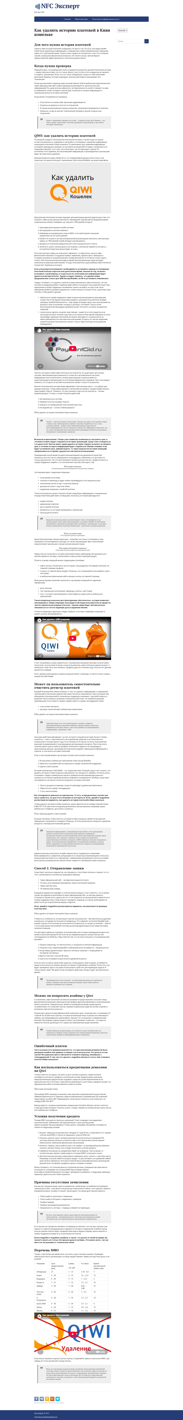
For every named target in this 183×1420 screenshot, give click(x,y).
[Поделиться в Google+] (52, 1399)
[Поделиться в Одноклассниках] (47, 1399)
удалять (62, 1403)
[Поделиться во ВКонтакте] (42, 1399)
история (41, 1403)
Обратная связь (81, 19)
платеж (56, 1403)
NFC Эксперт (60, 6)
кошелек (51, 1403)
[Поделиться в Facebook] (36, 1399)
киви (46, 1403)
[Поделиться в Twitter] (57, 1399)
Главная (67, 19)
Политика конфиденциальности (105, 19)
